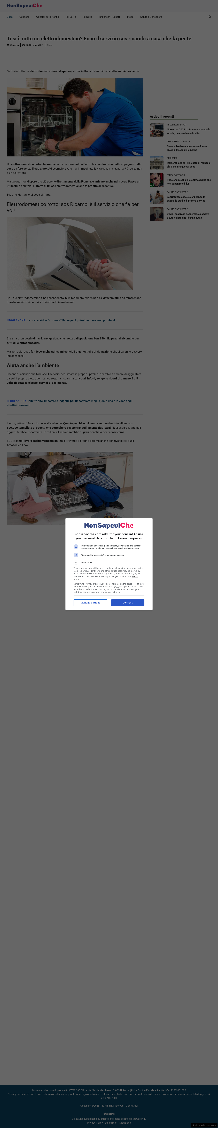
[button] (109, 562)
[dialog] (109, 564)
